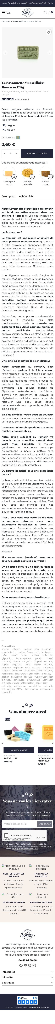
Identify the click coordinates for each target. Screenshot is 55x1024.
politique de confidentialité (24, 848)
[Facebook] (21, 965)
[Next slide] (53, 176)
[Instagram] (34, 965)
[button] (8, 12)
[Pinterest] (29, 965)
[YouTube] (25, 965)
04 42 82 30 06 (27, 960)
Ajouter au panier (37, 153)
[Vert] (18, 138)
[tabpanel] (27, 450)
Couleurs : (8, 137)
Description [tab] (9, 196)
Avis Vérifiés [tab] (26, 196)
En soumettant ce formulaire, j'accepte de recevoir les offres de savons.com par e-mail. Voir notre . (29, 846)
